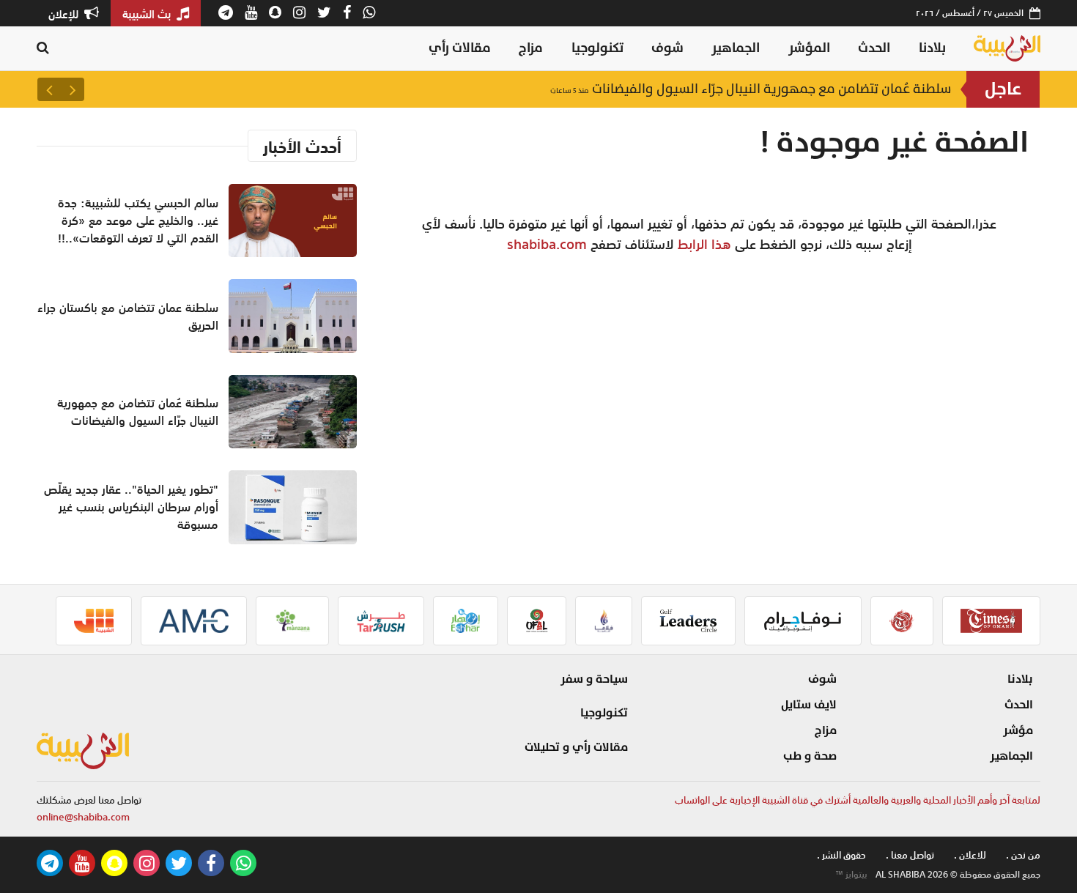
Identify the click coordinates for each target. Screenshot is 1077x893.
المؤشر (809, 48)
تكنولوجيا (597, 48)
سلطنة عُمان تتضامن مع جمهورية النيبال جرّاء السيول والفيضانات (751, 89)
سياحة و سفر (594, 679)
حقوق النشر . (841, 855)
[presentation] (72, 89)
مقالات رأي (460, 48)
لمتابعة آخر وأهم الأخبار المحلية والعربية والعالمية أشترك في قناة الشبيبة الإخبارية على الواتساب (857, 800)
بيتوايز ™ (851, 874)
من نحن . (1023, 855)
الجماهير (735, 48)
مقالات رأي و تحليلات (576, 747)
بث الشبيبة (148, 14)
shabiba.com (547, 243)
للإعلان (64, 14)
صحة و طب (810, 756)
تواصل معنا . (910, 855)
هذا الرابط (704, 243)
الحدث (874, 48)
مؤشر (1018, 730)
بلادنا (932, 48)
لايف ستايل (809, 704)
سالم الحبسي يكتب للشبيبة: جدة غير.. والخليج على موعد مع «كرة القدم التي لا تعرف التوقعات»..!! (138, 220)
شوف (667, 48)
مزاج (531, 48)
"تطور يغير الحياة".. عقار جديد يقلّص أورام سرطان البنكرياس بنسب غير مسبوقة (131, 507)
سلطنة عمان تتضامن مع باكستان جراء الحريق (127, 316)
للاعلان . (970, 855)
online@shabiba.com (83, 817)
